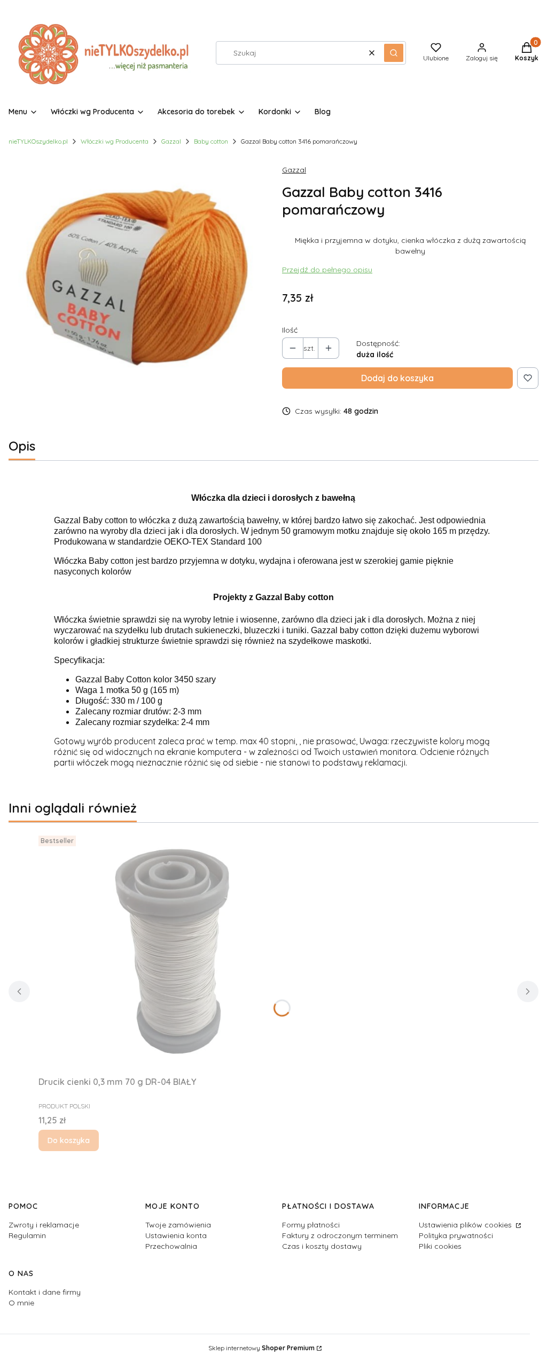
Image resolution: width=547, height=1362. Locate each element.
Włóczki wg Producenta (115, 141)
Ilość (290, 330)
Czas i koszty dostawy (322, 1246)
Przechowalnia (171, 1246)
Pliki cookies (440, 1246)
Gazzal (171, 141)
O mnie (21, 1303)
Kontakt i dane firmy (45, 1292)
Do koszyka (69, 1140)
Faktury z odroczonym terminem (340, 1235)
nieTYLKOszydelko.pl (38, 141)
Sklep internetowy (261, 1348)
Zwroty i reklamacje (44, 1225)
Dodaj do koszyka (397, 378)
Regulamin (27, 1235)
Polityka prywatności (456, 1235)
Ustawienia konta (176, 1235)
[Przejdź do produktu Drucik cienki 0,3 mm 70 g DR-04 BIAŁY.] (172, 951)
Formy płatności (311, 1225)
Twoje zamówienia (178, 1225)
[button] (393, 53)
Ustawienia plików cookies (466, 1225)
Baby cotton (211, 141)
